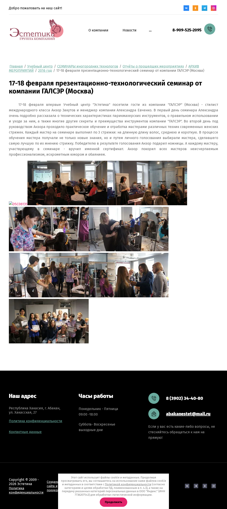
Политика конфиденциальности (35, 421)
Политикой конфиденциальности (128, 484)
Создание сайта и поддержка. (55, 486)
